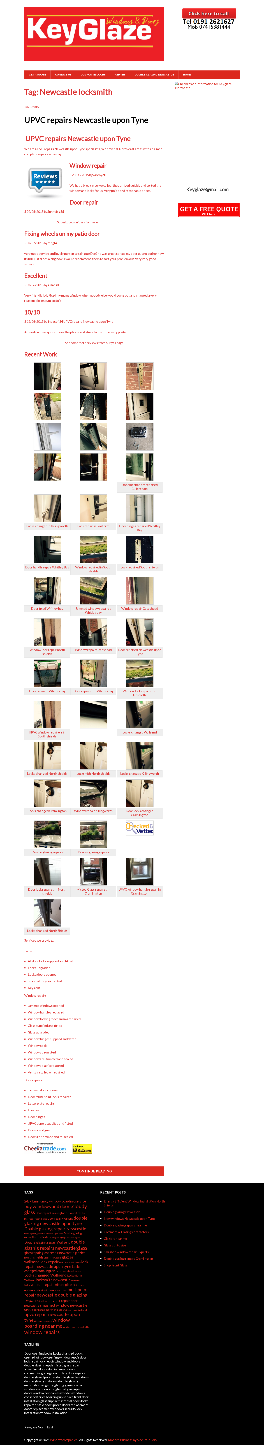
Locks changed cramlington (52, 1269)
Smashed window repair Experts (126, 1252)
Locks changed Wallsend (45, 1275)
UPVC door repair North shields (43, 1309)
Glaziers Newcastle (52, 1258)
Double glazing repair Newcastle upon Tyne (43, 1233)
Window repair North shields (76, 1327)
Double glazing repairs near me (125, 1225)
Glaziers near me (115, 1239)
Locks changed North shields (68, 1271)
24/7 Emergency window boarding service (55, 1201)
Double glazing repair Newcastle (55, 1228)
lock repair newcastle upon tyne (56, 1264)
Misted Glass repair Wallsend (53, 1290)
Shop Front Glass (115, 1265)
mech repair (43, 1284)
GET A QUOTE (37, 74)
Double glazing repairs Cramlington (64, 1237)
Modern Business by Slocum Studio (132, 1440)
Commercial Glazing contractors (126, 1232)
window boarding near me (47, 1323)
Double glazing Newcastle (154, 74)
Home (187, 74)
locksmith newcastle (53, 1279)
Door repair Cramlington (50, 1213)
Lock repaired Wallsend (70, 1262)
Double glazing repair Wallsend (47, 1242)
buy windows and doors (48, 1206)
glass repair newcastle (58, 1253)
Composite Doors (93, 74)
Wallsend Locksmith (43, 1321)
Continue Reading (94, 1171)
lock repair (49, 1261)
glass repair (32, 1253)
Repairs (120, 74)
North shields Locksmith (50, 1301)
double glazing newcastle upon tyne (55, 1220)
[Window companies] (94, 54)
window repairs (42, 1332)
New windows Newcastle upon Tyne (129, 1219)
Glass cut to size (115, 1245)
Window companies (64, 1440)
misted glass (63, 1285)
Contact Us (63, 74)
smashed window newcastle (63, 1305)
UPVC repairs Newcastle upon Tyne (86, 120)
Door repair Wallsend (60, 1218)
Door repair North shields (35, 1219)
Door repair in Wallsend (76, 1213)
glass (81, 1247)
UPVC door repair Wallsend (74, 1310)
